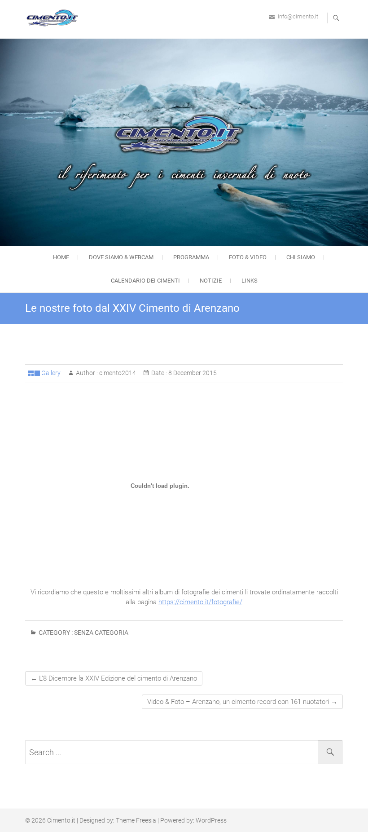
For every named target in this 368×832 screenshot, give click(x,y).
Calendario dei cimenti (145, 280)
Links (249, 280)
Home (61, 257)
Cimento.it (61, 820)
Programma (191, 257)
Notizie (211, 280)
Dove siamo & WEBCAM (121, 257)
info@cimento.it (298, 16)
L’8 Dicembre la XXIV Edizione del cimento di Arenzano (114, 678)
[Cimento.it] (54, 17)
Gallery (51, 372)
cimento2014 (117, 372)
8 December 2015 (192, 372)
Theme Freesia (136, 820)
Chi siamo (300, 257)
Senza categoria (101, 632)
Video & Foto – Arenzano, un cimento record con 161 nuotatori (242, 702)
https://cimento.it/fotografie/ (200, 602)
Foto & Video (248, 257)
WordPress (211, 820)
